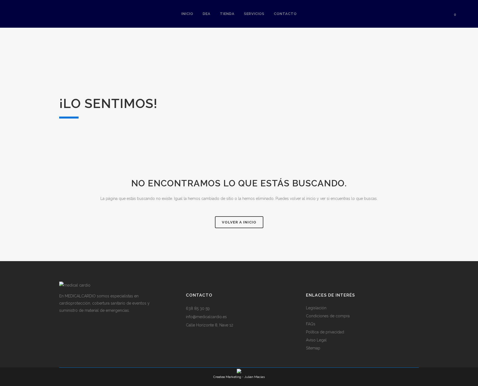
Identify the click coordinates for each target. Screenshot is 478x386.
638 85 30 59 (198, 308)
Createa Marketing (227, 377)
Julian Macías (254, 377)
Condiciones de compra (328, 316)
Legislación (316, 308)
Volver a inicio (239, 222)
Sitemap (313, 348)
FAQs (310, 324)
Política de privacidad (325, 332)
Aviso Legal (316, 340)
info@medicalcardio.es (206, 317)
